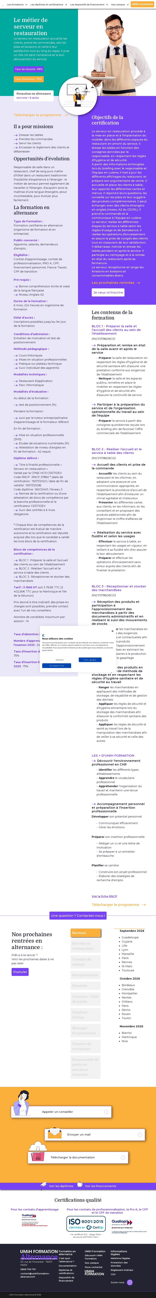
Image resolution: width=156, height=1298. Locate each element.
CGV (113, 1274)
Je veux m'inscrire (108, 292)
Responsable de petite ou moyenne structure (85, 1067)
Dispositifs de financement (66, 1279)
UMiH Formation (142, 4)
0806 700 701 (28, 1269)
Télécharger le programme (38, 115)
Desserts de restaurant (81, 1046)
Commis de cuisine (81, 961)
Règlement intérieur (122, 1270)
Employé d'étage (79, 1014)
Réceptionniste (85, 975)
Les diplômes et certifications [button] (47, 4)
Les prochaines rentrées (113, 283)
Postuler (20, 972)
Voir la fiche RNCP (104, 896)
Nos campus (92, 1263)
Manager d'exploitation (84, 1030)
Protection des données (119, 1264)
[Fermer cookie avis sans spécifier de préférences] (112, 631)
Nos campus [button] (118, 4)
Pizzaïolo (79, 986)
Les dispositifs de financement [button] (87, 4)
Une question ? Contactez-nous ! (78, 915)
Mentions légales (120, 1258)
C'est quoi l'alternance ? (66, 1260)
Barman (79, 933)
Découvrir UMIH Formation (93, 1257)
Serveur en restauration (83, 946)
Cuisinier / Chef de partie (85, 999)
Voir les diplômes (61, 1186)
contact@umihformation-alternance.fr (35, 1275)
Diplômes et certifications (66, 1272)
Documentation (68, 1265)
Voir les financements (100, 1186)
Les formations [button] (15, 4)
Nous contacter (94, 1267)
